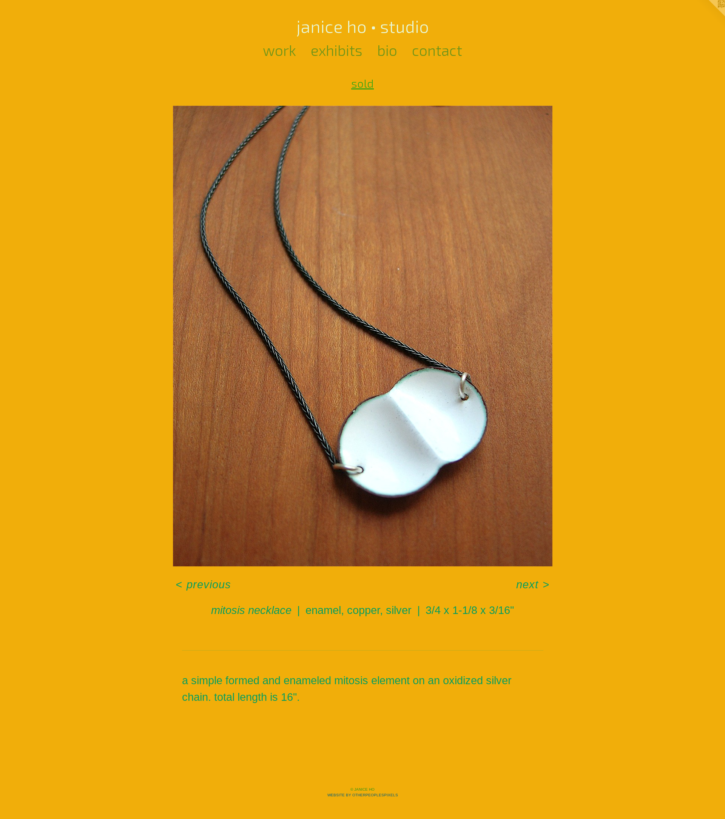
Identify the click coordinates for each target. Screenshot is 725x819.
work (279, 50)
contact (437, 50)
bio (387, 50)
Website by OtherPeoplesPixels (362, 795)
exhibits (336, 50)
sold (362, 83)
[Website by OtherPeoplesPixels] (710, 15)
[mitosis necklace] (362, 336)
